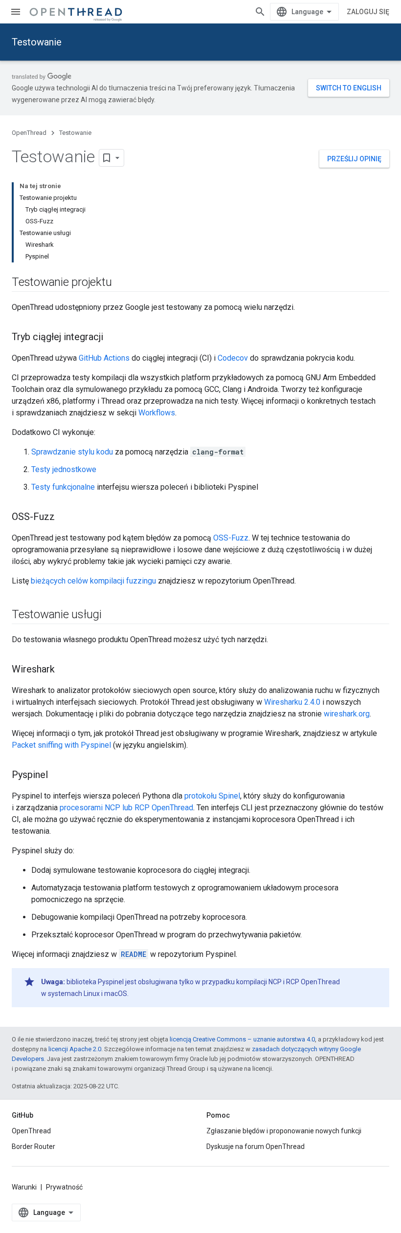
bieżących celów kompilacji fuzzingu (93, 580)
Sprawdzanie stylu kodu (72, 451)
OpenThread (29, 132)
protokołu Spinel (212, 795)
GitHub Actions (104, 358)
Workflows (156, 412)
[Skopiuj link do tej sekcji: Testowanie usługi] (111, 615)
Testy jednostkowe (63, 469)
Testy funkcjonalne (63, 487)
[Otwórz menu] (15, 11)
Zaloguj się (368, 12)
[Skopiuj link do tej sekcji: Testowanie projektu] (121, 283)
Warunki (24, 1187)
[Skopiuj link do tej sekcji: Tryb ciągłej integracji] (113, 338)
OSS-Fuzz (230, 537)
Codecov (233, 358)
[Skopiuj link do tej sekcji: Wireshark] (64, 670)
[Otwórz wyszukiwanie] (260, 12)
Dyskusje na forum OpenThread (255, 1146)
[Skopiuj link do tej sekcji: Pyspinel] (57, 775)
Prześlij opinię (354, 159)
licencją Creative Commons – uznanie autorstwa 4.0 (242, 1039)
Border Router (33, 1146)
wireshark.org (347, 713)
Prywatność (64, 1187)
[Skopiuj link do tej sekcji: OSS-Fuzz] (64, 517)
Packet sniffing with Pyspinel (61, 745)
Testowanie (37, 42)
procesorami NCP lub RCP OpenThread (126, 807)
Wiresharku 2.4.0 (292, 702)
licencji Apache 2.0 (74, 1049)
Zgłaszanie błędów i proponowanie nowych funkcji (283, 1131)
